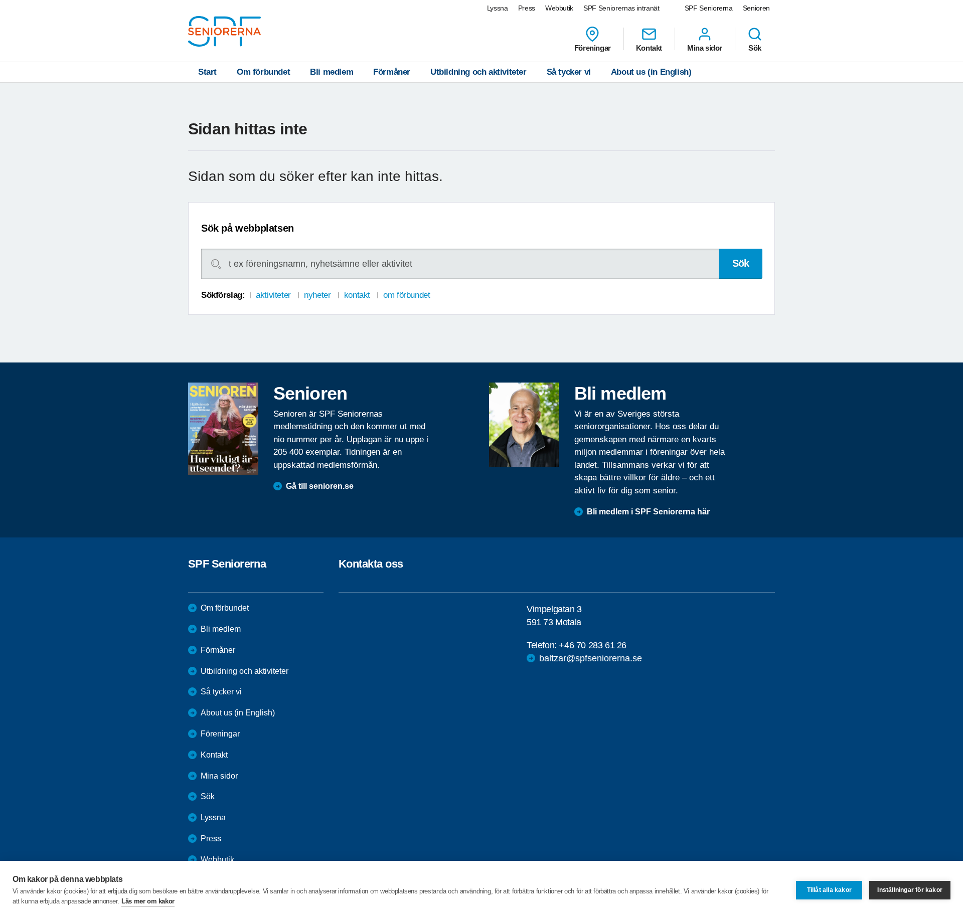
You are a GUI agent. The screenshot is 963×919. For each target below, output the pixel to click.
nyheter (317, 295)
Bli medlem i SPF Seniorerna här (648, 511)
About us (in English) (651, 72)
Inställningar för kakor (909, 889)
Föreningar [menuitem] (592, 48)
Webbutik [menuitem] (559, 8)
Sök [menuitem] (754, 48)
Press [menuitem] (526, 8)
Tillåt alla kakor (829, 889)
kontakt (357, 295)
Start (207, 72)
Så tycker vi (569, 72)
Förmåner (391, 72)
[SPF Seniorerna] (224, 31)
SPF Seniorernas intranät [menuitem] (621, 8)
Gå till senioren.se (320, 486)
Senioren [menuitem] (756, 8)
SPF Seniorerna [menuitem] (709, 8)
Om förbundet (263, 72)
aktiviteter (273, 295)
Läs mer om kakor (148, 901)
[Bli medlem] (524, 425)
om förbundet (406, 295)
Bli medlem (331, 72)
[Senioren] (223, 429)
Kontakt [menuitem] (649, 48)
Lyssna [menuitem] (497, 8)
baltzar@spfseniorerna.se (590, 658)
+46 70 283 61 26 (592, 645)
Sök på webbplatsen (247, 228)
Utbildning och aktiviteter (478, 72)
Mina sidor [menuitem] (704, 48)
